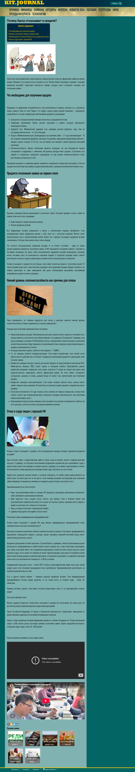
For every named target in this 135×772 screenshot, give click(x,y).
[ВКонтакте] (17, 724)
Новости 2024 (77, 10)
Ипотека (63, 10)
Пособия (91, 10)
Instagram (36, 769)
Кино (116, 10)
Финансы (26, 10)
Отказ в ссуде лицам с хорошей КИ (20, 39)
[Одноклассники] (11, 724)
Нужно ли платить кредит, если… (50, 742)
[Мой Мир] (8, 724)
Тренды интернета (19, 14)
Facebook (26, 769)
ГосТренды (104, 10)
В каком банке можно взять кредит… (33, 741)
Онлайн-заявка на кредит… (33, 760)
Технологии (39, 14)
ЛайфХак (39, 10)
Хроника (14, 10)
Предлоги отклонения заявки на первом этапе (23, 34)
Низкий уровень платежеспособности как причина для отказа (28, 36)
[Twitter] (14, 724)
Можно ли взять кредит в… (15, 742)
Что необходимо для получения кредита (21, 31)
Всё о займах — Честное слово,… (15, 760)
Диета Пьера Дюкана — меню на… (67, 742)
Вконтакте (15, 769)
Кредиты (51, 10)
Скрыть (36, 26)
